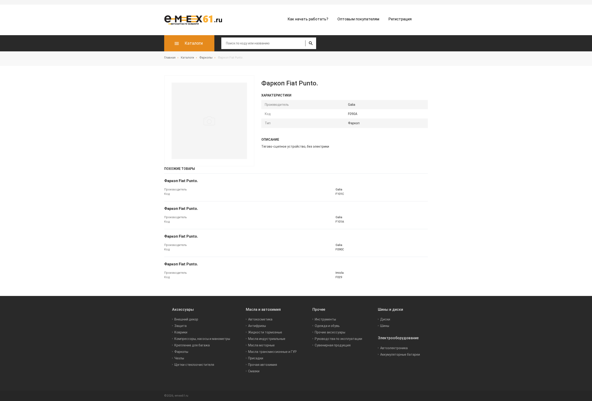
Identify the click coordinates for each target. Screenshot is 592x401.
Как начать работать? (308, 19)
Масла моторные (261, 345)
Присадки (255, 358)
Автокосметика (260, 319)
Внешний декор (186, 319)
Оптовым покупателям (358, 19)
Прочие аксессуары (330, 332)
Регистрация (400, 19)
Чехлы (179, 358)
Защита (180, 326)
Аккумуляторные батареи (400, 354)
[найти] (310, 43)
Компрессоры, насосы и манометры (202, 339)
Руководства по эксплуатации (338, 339)
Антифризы (257, 326)
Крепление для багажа (192, 345)
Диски (385, 319)
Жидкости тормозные (265, 332)
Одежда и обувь (327, 326)
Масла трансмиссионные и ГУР (272, 352)
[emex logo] (195, 20)
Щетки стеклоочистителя (194, 365)
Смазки (253, 371)
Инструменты (325, 319)
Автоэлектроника (394, 348)
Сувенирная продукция (333, 345)
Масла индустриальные (266, 339)
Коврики (180, 332)
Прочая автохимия (262, 365)
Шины (384, 326)
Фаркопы (181, 352)
